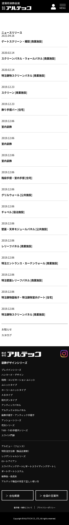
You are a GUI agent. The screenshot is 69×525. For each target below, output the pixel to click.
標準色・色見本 (9, 476)
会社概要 (14, 495)
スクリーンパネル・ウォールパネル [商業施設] (28, 58)
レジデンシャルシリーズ (13, 456)
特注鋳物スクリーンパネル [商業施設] (23, 75)
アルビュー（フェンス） (13, 446)
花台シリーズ (8, 425)
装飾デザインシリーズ (14, 362)
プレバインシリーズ (11, 369)
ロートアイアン (9, 461)
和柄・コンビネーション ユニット (18, 379)
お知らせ (6, 329)
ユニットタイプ (9, 384)
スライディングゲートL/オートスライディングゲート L (28, 466)
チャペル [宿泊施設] (12, 212)
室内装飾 (6, 126)
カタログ (6, 335)
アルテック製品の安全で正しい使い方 (20, 481)
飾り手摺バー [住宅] (12, 109)
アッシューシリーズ (11, 420)
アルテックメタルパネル (13, 410)
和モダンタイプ (9, 400)
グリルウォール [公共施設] (16, 195)
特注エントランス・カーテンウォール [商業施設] (29, 263)
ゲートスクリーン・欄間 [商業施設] (22, 41)
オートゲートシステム (12, 471)
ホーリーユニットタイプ (13, 389)
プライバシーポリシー (46, 507)
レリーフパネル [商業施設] (16, 246)
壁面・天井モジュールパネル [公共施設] (24, 229)
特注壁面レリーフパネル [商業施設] (22, 280)
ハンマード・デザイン (12, 374)
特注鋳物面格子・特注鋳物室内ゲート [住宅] (27, 297)
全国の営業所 (51, 495)
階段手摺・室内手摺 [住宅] (16, 178)
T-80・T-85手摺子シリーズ (14, 430)
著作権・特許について (23, 507)
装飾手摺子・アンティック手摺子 (17, 415)
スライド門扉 (8, 435)
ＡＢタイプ (7, 394)
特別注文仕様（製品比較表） (15, 451)
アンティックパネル (11, 404)
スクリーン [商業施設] (14, 92)
